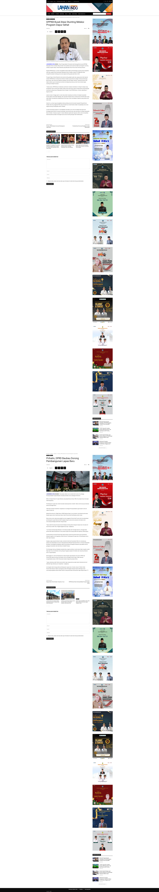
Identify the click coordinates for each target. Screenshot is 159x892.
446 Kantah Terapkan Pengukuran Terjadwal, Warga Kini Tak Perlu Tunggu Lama (105, 442)
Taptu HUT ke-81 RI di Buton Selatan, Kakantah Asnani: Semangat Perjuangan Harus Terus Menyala (67, 146)
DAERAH (51, 17)
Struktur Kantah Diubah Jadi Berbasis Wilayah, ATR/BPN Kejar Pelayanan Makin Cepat (105, 436)
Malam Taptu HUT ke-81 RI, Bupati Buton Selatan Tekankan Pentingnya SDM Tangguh (82, 146)
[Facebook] (104, 1)
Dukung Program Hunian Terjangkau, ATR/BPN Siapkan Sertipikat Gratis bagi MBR (105, 423)
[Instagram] (106, 1)
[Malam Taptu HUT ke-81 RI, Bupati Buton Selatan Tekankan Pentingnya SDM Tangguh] (83, 139)
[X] (107, 1)
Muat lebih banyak (102, 447)
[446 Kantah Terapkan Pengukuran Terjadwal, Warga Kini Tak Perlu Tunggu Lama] (96, 443)
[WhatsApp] (64, 31)
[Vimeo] (109, 1)
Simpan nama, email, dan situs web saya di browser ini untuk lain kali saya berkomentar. (66, 181)
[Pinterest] (62, 31)
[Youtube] (111, 1)
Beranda (47, 17)
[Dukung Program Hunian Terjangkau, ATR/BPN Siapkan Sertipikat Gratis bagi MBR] (96, 423)
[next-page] (49, 151)
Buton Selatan (56, 17)
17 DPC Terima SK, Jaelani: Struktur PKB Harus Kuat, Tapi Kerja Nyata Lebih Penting (105, 429)
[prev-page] (47, 151)
